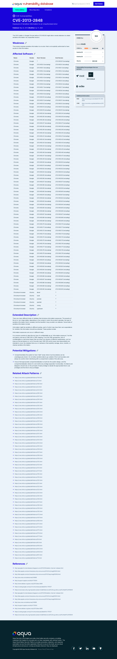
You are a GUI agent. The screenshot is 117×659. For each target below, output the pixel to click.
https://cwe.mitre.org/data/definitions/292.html (28, 405)
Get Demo (99, 4)
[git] (101, 649)
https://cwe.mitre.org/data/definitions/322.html (28, 486)
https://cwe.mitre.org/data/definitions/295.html (28, 415)
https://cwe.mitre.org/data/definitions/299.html (28, 427)
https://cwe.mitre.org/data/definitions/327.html (28, 502)
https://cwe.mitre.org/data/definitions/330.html (28, 511)
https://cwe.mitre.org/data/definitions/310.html (28, 461)
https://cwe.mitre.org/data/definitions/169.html (28, 384)
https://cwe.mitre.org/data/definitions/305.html (28, 446)
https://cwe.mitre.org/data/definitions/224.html (28, 390)
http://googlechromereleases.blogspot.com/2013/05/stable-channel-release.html (39, 568)
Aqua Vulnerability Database (32, 4)
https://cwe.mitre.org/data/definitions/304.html (28, 443)
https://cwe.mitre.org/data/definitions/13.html (28, 380)
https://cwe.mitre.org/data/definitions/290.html (28, 399)
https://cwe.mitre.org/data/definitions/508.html (28, 520)
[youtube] (94, 649)
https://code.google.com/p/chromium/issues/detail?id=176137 (33, 587)
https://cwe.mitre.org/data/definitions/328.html (28, 505)
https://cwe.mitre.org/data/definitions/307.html (28, 452)
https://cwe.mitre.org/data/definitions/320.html (28, 480)
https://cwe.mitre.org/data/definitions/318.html (28, 474)
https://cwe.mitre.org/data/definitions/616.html (28, 545)
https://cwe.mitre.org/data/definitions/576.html (28, 533)
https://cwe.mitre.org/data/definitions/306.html (28, 449)
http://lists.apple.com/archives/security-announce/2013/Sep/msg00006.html (37, 574)
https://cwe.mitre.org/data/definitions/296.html (28, 418)
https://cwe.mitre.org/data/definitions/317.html (28, 471)
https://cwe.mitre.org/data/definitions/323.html (28, 489)
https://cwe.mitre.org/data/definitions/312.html (28, 464)
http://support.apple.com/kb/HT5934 (26, 580)
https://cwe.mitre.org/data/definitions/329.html (28, 508)
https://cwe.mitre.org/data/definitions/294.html (28, 412)
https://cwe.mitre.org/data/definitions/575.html (28, 530)
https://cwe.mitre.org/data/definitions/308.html (28, 455)
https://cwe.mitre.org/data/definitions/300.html (28, 430)
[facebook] (74, 649)
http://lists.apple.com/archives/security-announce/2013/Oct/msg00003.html (37, 571)
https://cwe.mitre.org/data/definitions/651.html (28, 555)
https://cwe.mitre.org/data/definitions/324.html (28, 493)
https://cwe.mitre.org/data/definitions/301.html (28, 433)
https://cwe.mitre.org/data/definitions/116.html (28, 377)
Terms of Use (49, 649)
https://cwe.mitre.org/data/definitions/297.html (28, 421)
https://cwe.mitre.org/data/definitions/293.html (28, 408)
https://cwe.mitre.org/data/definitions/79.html (28, 558)
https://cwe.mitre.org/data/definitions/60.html (28, 542)
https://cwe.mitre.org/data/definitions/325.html (28, 496)
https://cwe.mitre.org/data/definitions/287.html (28, 396)
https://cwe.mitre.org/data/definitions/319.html (28, 477)
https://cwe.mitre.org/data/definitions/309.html (28, 458)
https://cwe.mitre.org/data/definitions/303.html (28, 440)
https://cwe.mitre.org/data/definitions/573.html (28, 524)
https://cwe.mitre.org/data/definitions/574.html (28, 527)
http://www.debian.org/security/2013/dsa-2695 (29, 583)
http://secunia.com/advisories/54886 (26, 577)
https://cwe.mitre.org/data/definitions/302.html (28, 436)
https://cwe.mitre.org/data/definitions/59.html (28, 539)
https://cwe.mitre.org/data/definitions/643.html (29, 548)
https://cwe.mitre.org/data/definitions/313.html (28, 468)
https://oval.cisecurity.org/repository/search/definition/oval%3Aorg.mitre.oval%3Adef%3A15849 (44, 590)
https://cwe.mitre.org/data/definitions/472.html (29, 514)
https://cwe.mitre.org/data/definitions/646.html (29, 552)
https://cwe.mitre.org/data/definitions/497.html (28, 517)
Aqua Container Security (22, 634)
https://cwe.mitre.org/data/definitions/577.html (28, 536)
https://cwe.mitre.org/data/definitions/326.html (28, 499)
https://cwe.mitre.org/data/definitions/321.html (28, 483)
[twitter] (81, 649)
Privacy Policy (41, 649)
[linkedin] (87, 649)
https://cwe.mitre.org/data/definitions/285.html (28, 393)
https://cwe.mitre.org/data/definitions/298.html (28, 424)
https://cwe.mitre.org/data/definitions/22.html (28, 387)
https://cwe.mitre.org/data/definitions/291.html (28, 402)
